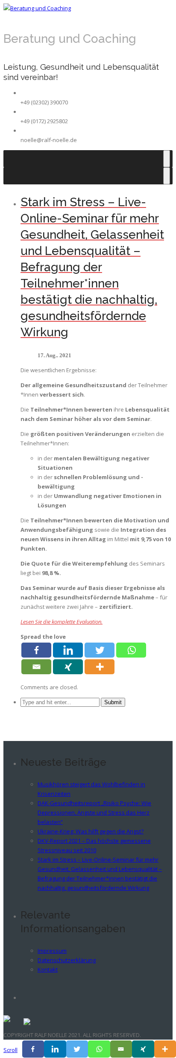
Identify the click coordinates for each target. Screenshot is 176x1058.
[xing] (68, 666)
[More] (99, 666)
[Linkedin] (68, 650)
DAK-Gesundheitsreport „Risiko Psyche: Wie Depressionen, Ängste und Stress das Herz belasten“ (94, 812)
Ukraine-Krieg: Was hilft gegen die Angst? (91, 831)
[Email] (36, 666)
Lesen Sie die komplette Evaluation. (62, 621)
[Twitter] (99, 650)
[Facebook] (36, 650)
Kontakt (48, 969)
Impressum (52, 950)
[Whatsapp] (131, 650)
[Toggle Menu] (166, 158)
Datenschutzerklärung (67, 960)
